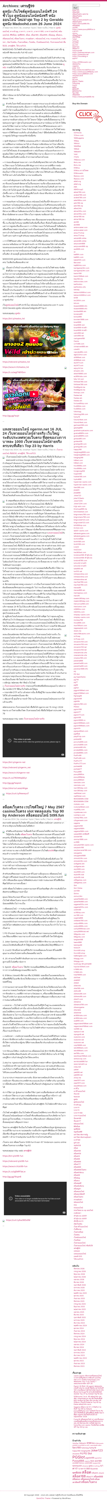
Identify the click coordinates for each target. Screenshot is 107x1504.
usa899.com (79, 1021)
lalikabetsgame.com (81, 533)
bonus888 (78, 317)
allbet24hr (78, 208)
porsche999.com (80, 742)
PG (75, 672)
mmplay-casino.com (82, 615)
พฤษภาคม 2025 (80, 1309)
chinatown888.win (81, 347)
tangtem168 (78, 940)
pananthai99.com (80, 663)
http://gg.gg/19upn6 (12, 1176)
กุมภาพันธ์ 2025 (80, 1317)
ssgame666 (78, 918)
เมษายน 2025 (79, 1312)
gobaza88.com (80, 439)
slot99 (51, 850)
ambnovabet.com (80, 227)
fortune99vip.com (81, 403)
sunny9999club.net (81, 931)
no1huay (77, 636)
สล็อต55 (77, 1156)
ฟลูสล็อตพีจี (78, 1132)
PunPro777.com (80, 763)
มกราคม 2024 (79, 1353)
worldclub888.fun (81, 1061)
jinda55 (76, 490)
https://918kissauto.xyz (81, 62)
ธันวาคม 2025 (79, 1290)
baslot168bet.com (81, 276)
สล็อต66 (75, 18)
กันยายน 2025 (79, 1298)
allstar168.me (79, 217)
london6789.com (80, 560)
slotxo (74, 33)
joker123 (75, 10)
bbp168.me (78, 279)
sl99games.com (80, 880)
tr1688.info (78, 969)
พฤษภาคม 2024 (80, 1342)
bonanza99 (78, 314)
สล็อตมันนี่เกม (79, 1186)
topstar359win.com (81, 967)
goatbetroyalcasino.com (83, 430)
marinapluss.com (80, 593)
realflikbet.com (79, 793)
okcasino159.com (81, 642)
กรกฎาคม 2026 (80, 1271)
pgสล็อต (77, 734)
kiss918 (75, 43)
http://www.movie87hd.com (83, 70)
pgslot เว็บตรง (77, 81)
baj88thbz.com (80, 265)
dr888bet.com (79, 357)
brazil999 (77, 322)
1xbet (74, 39)
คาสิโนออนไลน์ (79, 1091)
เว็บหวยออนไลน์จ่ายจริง (14, 686)
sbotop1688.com (80, 839)
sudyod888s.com (81, 923)
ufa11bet (77, 977)
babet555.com (79, 260)
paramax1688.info (81, 669)
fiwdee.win (78, 398)
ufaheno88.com (80, 994)
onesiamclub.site (80, 653)
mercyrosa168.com (81, 604)
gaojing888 (78, 428)
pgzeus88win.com (81, 731)
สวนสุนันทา (30, 39)
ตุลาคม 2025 (79, 1296)
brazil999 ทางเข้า (80, 328)
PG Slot (77, 674)
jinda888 (77, 493)
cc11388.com (79, 344)
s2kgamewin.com (80, 820)
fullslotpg (76, 83)
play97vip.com (79, 736)
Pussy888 (78, 772)
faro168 (75, 93)
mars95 (77, 596)
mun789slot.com (80, 626)
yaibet (76, 1070)
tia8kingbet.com (80, 956)
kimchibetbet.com (81, 512)
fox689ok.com (79, 406)
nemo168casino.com (82, 634)
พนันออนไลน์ (78, 1124)
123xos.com (78, 135)
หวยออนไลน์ (55, 39)
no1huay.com (79, 639)
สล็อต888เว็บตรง (80, 1170)
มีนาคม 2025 (79, 1315)
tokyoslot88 (77, 51)
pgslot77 (77, 712)
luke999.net (78, 569)
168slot (77, 143)
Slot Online (78, 888)
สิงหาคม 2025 (79, 1301)
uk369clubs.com (80, 1015)
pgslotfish (98, 1458)
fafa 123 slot (79, 379)
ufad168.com (79, 988)
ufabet (76, 983)
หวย (47, 39)
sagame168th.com (81, 831)
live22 (74, 85)
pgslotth (77, 728)
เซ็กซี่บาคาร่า (79, 1221)
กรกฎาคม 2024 (80, 1336)
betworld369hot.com (82, 292)
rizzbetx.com (79, 804)
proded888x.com (80, 750)
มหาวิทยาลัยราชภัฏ (81, 1135)
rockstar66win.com (81, 807)
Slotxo (76, 894)
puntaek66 (78, 766)
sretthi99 (77, 910)
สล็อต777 (75, 49)
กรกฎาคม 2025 (80, 1304)
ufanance (77, 1002)
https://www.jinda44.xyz (82, 20)
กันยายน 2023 (79, 1363)
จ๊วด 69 (76, 1094)
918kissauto (78, 173)
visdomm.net (79, 1040)
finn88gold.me (79, 387)
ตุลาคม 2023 (79, 1361)
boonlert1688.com (81, 319)
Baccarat (77, 263)
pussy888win (79, 780)
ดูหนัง (17, 313)
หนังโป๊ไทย (76, 37)
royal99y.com (79, 810)
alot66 (76, 222)
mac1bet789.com (80, 582)
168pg (76, 141)
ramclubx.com (79, 782)
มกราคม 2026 (79, 1288)
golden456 (78, 441)
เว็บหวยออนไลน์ (79, 1243)
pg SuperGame (79, 677)
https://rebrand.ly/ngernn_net (17, 767)
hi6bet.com (78, 460)
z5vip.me (77, 1078)
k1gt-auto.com (79, 506)
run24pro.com (79, 815)
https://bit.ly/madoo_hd (14, 318)
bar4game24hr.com (81, 268)
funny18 (75, 41)
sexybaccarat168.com (82, 850)
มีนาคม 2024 (79, 1347)
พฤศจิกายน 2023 (80, 1358)
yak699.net (78, 1072)
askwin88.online (80, 238)
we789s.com (79, 1053)
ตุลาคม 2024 (79, 1328)
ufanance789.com (81, 1005)
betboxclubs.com (80, 282)
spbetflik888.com (81, 899)
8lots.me (77, 162)
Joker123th (78, 501)
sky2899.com (79, 869)
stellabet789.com (80, 921)
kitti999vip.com (80, 525)
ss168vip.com (79, 912)
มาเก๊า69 (77, 1140)
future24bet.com (80, 420)
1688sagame (79, 138)
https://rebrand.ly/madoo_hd (16, 362)
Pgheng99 (78, 696)
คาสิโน (76, 1089)
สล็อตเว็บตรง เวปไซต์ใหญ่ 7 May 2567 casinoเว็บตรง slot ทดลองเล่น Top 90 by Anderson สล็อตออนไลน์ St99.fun (33, 811)
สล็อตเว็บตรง (19, 39)
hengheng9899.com (82, 452)
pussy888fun (79, 774)
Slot (75, 885)
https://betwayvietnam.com (83, 52)
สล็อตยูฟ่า (77, 1189)
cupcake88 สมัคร (96, 1445)
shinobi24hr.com (80, 858)
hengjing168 (78, 458)
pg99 (76, 685)
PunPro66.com (79, 758)
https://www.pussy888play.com (85, 72)
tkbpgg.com (78, 959)
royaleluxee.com (80, 812)
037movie (77, 133)
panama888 (78, 661)
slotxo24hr (78, 896)
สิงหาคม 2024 (79, 1334)
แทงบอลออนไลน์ (80, 1254)
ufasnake (77, 1010)
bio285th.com (79, 300)
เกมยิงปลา (77, 1213)
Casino (76, 341)
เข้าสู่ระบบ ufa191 (80, 1216)
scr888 (76, 842)
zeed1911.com (79, 1080)
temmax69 (78, 945)
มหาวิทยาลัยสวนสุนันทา (82, 1137)
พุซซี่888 (21, 35)
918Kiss (77, 168)
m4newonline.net (80, 579)
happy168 (78, 449)
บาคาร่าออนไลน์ (51, 31)
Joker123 (77, 495)
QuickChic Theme (43, 1498)
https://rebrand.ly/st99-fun (15, 1161)
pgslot (75, 58)
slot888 (75, 1463)
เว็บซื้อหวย (77, 1229)
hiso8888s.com (80, 466)
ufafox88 (77, 991)
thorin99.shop (79, 950)
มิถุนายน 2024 (79, 1339)
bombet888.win (80, 311)
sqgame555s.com (81, 904)
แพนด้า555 (78, 1256)
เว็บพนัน (32, 42)
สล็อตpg (51, 35)
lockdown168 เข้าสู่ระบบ (83, 555)
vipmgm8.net (79, 1034)
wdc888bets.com (81, 1048)
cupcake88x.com (80, 352)
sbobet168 (78, 837)
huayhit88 (78, 474)
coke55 (77, 349)
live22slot (77, 550)
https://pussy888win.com (82, 74)
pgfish (76, 688)
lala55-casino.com (81, 531)
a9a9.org (77, 181)
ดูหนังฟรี (75, 89)
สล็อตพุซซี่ (77, 1183)
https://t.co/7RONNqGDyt (15, 778)
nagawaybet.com (80, 628)
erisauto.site (79, 371)
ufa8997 (77, 980)
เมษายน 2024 (79, 1344)
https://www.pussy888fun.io (83, 29)
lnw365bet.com (80, 552)
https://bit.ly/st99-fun (13, 1156)
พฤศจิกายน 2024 (80, 1326)
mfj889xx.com (79, 609)
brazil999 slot (79, 325)
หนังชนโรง (76, 64)
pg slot (75, 45)
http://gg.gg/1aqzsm (12, 783)
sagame (75, 66)
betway (76, 290)
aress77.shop (79, 233)
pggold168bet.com (81, 690)
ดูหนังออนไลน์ (12, 305)
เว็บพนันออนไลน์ (42, 42)
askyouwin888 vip (81, 246)
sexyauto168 (79, 847)
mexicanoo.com (80, 607)
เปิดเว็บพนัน (11, 42)
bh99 (76, 298)
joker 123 (76, 68)
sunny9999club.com (82, 929)
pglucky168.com (80, 704)
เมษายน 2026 (79, 1279)
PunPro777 (78, 761)
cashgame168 (79, 338)
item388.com (79, 487)
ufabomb (77, 986)
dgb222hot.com (80, 355)
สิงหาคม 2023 (79, 1366)
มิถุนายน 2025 (79, 1307)
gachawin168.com (81, 425)
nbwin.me (77, 631)
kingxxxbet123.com (81, 520)
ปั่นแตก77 (77, 1121)
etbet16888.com (80, 374)
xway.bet (77, 1067)
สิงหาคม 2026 (79, 1269)
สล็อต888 (43, 35)
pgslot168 (78, 709)
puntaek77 (78, 769)
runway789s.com (80, 818)
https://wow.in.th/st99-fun (15, 1166)
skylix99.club (79, 875)
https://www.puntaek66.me (83, 97)
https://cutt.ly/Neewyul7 (17, 793)
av (75, 252)
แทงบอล (77, 1251)
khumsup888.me (80, 509)
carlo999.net (79, 333)
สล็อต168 (34, 35)
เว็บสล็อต (77, 1240)
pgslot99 (77, 717)
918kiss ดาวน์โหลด (81, 170)
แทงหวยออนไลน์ (55, 533)
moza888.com (79, 623)
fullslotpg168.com (81, 414)
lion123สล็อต (78, 539)
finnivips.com (79, 393)
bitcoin (76, 303)
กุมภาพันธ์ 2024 (80, 1350)
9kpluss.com (79, 176)
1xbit (76, 154)
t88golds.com (79, 934)
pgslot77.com (79, 715)
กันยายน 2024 (79, 1331)
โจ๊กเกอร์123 (21, 46)
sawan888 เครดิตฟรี (81, 834)
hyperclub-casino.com (82, 482)
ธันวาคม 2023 (79, 1355)
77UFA (76, 157)
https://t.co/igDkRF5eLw (14, 1171)
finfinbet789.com (80, 382)
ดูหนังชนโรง (76, 91)
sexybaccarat (77, 76)
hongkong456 (79, 471)
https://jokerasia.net (80, 54)
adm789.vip (78, 203)
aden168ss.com (80, 200)
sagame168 (78, 826)
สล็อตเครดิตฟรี (79, 1194)
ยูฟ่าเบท (76, 1143)
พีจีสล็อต (13, 35)
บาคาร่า (22, 31)
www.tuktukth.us (80, 1064)
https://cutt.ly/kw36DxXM (18, 1220)
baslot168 (78, 273)
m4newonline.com (81, 574)
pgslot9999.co (79, 720)
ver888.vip (78, 1029)
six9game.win (79, 864)
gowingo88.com (80, 444)
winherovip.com (80, 1059)
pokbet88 (77, 739)
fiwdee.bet (78, 395)
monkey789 (78, 620)
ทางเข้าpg (14, 31)
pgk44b (77, 701)
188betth (77, 152)
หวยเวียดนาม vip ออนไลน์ (83, 1210)
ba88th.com (78, 254)
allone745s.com (80, 211)
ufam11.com (78, 999)
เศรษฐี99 (11, 46)
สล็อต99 (77, 1175)
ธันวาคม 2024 (79, 1323)
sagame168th (79, 828)
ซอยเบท (77, 1097)
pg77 (76, 682)
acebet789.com (80, 195)
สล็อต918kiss (79, 1172)
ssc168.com (78, 915)
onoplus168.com (80, 658)
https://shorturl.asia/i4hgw (15, 788)
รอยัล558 (77, 1145)
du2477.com (78, 363)
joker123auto (79, 498)
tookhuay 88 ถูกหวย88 (82, 964)
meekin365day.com (81, 598)
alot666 (77, 225)
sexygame (78, 853)
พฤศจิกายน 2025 (80, 1293)
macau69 (77, 588)
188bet (76, 149)
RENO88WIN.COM (81, 799)
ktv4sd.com (78, 528)
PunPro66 (77, 755)
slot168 (77, 891)
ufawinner (77, 1013)
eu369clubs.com (80, 376)
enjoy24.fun (78, 368)
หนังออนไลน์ (40, 39)
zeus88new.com (80, 1086)
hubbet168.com (80, 477)
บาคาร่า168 (39, 31)
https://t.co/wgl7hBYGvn (14, 372)
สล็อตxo (59, 35)
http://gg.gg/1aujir (11, 415)
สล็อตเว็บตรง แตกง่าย (80, 14)
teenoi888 (78, 942)
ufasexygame (79, 1007)
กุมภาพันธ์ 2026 (80, 1285)
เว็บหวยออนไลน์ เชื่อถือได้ (83, 1246)
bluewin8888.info (80, 306)
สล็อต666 (77, 1162)
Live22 (76, 547)
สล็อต (28, 35)
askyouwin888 (79, 244)
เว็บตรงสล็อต (22, 42)
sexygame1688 (80, 856)
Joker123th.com (80, 504)
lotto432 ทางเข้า (80, 563)
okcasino (75, 1454)
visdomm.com (79, 1037)
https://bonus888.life (80, 24)
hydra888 (77, 479)
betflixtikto (78, 284)
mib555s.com (79, 612)
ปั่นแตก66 (77, 1118)
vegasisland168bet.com (83, 1024)
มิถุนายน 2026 (79, 1274)
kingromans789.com (82, 514)
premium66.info (80, 747)
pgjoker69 (78, 699)
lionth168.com (79, 542)
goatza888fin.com (81, 433)
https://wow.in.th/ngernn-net (16, 772)
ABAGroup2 (78, 189)
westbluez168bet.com (82, 1056)
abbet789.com (79, 192)
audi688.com (79, 249)
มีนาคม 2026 (79, 1282)
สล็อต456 (76, 95)
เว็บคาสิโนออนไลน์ (81, 1227)
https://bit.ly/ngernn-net (14, 762)
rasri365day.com (80, 788)
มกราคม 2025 (79, 1320)
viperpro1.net (79, 1032)
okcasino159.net (80, 647)
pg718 (76, 680)
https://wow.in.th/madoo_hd (16, 367)
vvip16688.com (80, 1045)
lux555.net (78, 571)
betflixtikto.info (80, 287)
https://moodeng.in (80, 56)
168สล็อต (77, 146)
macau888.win (79, 590)
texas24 (77, 948)
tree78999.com (80, 975)
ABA (75, 187)
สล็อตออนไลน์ (8, 39)
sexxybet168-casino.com (84, 845)
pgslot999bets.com (81, 723)
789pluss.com (79, 160)
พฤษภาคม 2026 (80, 1277)
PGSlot (76, 707)
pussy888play (79, 777)
